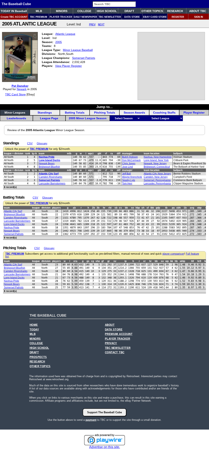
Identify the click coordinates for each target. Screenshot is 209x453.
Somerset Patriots (83, 58)
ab (74, 207)
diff (118, 153)
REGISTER (178, 16)
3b (98, 207)
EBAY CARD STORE (155, 16)
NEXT (101, 24)
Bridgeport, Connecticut (157, 166)
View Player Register (68, 65)
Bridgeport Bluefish (49, 166)
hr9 (199, 261)
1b (185, 207)
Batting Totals (74, 112)
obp (199, 207)
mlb (69, 153)
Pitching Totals (104, 112)
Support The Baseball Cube (104, 412)
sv (114, 261)
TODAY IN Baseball (14, 11)
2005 (58, 42)
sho (98, 261)
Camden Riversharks (50, 177)
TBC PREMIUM (38, 16)
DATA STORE (132, 16)
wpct (90, 153)
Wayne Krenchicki (132, 177)
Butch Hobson (130, 157)
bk (171, 261)
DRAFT (129, 11)
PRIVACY (111, 343)
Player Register (194, 112)
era (75, 261)
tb (166, 207)
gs (88, 261)
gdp (158, 207)
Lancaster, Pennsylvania (157, 183)
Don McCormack (131, 160)
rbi (109, 207)
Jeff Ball (126, 173)
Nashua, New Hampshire (158, 157)
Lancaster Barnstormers (52, 183)
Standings (45, 112)
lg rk (34, 153)
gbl (99, 153)
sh (142, 207)
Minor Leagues (14, 112)
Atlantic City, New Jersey (157, 173)
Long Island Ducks (49, 160)
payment (91, 419)
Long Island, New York (156, 160)
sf (148, 207)
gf (102, 261)
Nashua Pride (46, 157)
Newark (22, 89)
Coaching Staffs (164, 112)
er (144, 261)
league (36, 207)
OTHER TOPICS (152, 11)
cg (92, 261)
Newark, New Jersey (155, 163)
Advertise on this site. (104, 447)
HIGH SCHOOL (107, 11)
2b (93, 207)
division (45, 207)
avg (192, 207)
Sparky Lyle (128, 180)
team (41, 153)
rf (106, 153)
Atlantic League (65, 33)
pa (173, 207)
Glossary (42, 143)
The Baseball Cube (16, 4)
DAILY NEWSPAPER (85, 16)
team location (151, 153)
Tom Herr (127, 183)
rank (27, 153)
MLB (39, 11)
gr (108, 261)
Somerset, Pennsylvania (157, 180)
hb (176, 261)
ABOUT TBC (197, 11)
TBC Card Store (15, 94)
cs (120, 207)
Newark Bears (46, 163)
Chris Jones (128, 163)
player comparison (173, 253)
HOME (34, 325)
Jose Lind (127, 166)
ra (111, 153)
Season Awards (134, 112)
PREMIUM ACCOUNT (118, 334)
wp (167, 261)
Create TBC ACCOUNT (14, 16)
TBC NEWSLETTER (110, 16)
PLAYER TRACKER (61, 16)
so (132, 207)
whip (182, 261)
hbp (138, 207)
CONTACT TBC (114, 352)
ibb (152, 207)
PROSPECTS (38, 357)
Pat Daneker (20, 85)
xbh (178, 207)
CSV (30, 143)
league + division (13, 153)
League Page (49, 118)
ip (126, 261)
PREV (92, 24)
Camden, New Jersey (156, 177)
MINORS (61, 11)
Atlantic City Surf (49, 173)
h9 (192, 261)
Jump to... (104, 107)
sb (116, 207)
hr (104, 207)
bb (126, 207)
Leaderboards (16, 118)
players (56, 207)
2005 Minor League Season (88, 118)
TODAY (34, 329)
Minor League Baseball (78, 50)
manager (127, 153)
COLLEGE (84, 11)
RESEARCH (175, 11)
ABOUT (110, 325)
